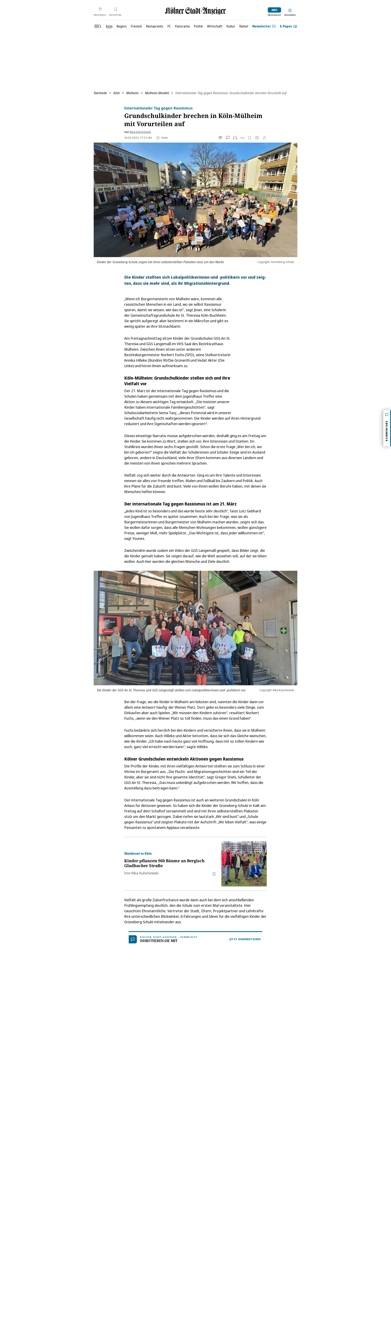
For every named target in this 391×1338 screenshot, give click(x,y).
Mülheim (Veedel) (157, 93)
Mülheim (132, 93)
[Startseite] (195, 10)
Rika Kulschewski (140, 132)
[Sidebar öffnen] (98, 26)
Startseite (100, 93)
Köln (116, 93)
